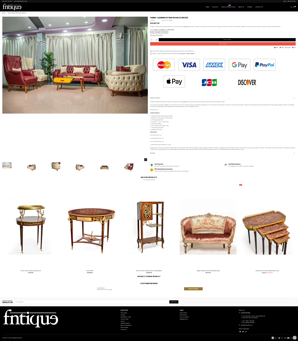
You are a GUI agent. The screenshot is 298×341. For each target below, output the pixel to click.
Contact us (259, 7)
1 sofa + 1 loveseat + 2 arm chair (159, 32)
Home (207, 7)
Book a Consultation (228, 6)
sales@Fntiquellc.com (247, 325)
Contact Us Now (245, 313)
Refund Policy (183, 315)
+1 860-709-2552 (8, 1)
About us (241, 7)
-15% (182, 185)
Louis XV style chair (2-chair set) (267, 270)
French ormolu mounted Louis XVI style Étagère (90, 270)
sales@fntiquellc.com (21, 1)
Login (284, 1)
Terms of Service (184, 317)
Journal (249, 7)
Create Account (291, 1)
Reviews (152, 153)
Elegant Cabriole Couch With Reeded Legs (149, 270)
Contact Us (124, 329)
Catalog (215, 7)
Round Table (30, 270)
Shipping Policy (184, 319)
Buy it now (222, 44)
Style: (162, 30)
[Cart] (294, 7)
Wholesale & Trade (126, 317)
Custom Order (124, 319)
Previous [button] (4, 89)
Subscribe (174, 302)
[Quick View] (57, 187)
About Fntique (124, 327)
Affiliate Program (125, 323)
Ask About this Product (156, 35)
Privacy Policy (183, 313)
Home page (124, 313)
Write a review (193, 289)
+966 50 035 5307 (250, 322)
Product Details (155, 98)
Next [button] (146, 89)
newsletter (7, 301)
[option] (75, 65)
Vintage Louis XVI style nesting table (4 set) (208, 270)
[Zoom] (145, 159)
